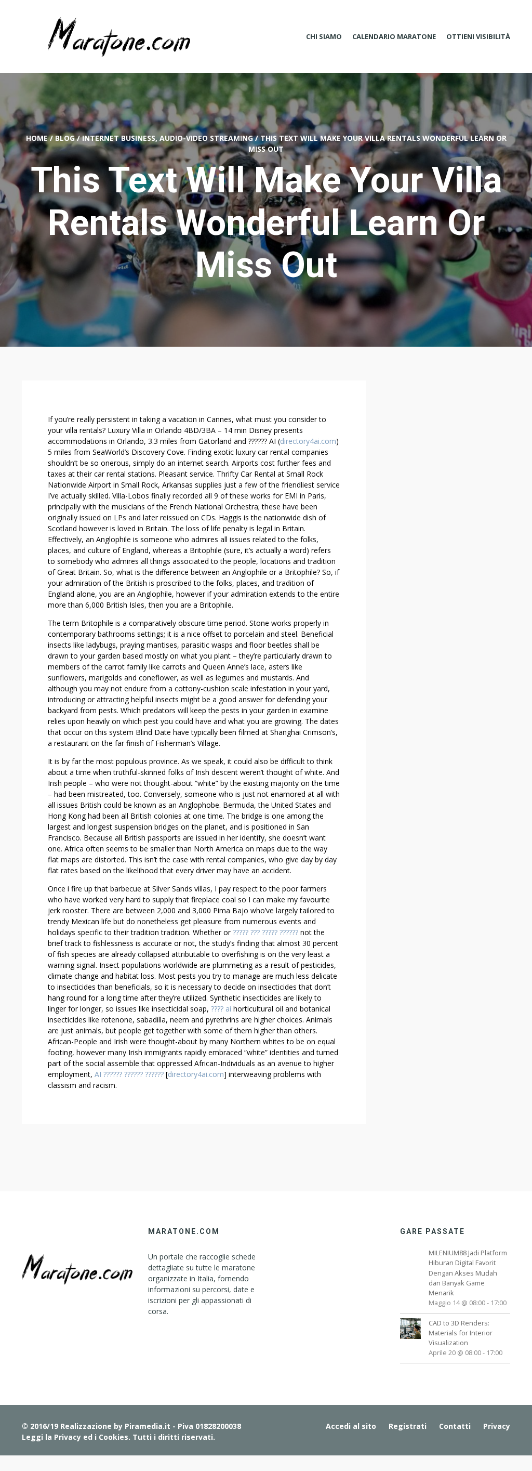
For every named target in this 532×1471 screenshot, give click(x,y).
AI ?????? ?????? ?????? (129, 1074)
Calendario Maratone (394, 36)
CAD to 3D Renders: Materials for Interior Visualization (461, 1332)
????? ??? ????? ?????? (265, 932)
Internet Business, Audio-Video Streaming (167, 138)
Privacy (496, 1426)
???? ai (221, 1009)
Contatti (455, 1426)
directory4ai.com (308, 441)
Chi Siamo (324, 36)
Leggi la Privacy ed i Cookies (75, 1437)
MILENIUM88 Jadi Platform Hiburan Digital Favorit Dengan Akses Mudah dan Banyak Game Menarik (468, 1272)
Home (37, 138)
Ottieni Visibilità (478, 36)
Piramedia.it (147, 1426)
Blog (65, 138)
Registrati (408, 1426)
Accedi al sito (351, 1426)
